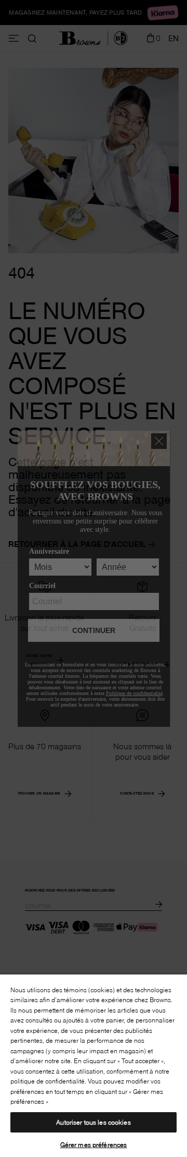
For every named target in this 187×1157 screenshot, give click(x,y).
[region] (93, 1065)
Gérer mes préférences (93, 1144)
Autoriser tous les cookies (93, 1122)
